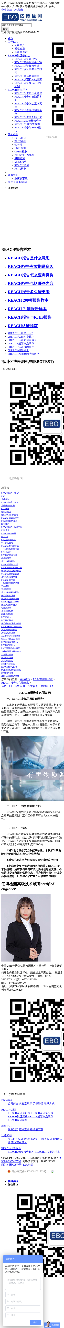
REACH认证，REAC (10, 493)
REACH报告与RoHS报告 (30, 317)
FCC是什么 (6, 617)
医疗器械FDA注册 (9, 521)
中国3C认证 (45, 1138)
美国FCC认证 (15, 1138)
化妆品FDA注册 (8, 595)
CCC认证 (5, 508)
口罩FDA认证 (7, 673)
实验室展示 (21, 52)
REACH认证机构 (18, 1120)
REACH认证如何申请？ (22, 340)
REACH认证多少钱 (25, 59)
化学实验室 (6, 512)
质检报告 (5, 499)
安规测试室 (6, 608)
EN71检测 (20, 148)
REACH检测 (21, 165)
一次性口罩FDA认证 (10, 583)
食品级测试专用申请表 (11, 651)
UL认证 (4, 536)
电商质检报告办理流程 (11, 670)
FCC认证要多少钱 (9, 555)
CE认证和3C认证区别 (10, 639)
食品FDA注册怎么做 (10, 599)
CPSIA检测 (20, 151)
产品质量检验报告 (9, 630)
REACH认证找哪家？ (21, 347)
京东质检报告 (7, 661)
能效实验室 (6, 558)
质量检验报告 (7, 611)
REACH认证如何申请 (26, 65)
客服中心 (13, 175)
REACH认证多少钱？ (21, 336)
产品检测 (5, 586)
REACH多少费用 (8, 533)
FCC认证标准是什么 (10, 546)
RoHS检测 (20, 168)
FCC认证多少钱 (8, 580)
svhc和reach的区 (8, 664)
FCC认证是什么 (8, 645)
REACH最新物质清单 (26, 76)
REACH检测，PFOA (10, 602)
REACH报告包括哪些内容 (30, 283)
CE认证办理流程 (8, 540)
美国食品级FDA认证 (10, 676)
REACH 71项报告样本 (27, 124)
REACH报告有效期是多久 (30, 266)
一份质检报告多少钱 (10, 549)
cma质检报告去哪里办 (10, 636)
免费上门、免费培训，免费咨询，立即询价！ (27, 686)
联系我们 (5, 524)
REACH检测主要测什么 (11, 626)
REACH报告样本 (18, 89)
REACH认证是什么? (20, 333)
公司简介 (19, 45)
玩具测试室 (6, 589)
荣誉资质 (38, 1103)
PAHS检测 (20, 141)
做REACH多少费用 (9, 515)
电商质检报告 (7, 614)
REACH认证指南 (23, 326)
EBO (3, 496)
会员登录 (13, 182)
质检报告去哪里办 (9, 577)
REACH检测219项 (9, 667)
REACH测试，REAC (10, 502)
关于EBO (13, 41)
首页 (10, 38)
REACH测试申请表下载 (11, 567)
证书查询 (24, 1129)
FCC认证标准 (7, 620)
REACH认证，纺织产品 (11, 527)
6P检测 (18, 144)
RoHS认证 (20, 137)
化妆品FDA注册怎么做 (11, 623)
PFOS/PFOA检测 (24, 155)
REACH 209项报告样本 (27, 120)
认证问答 (6, 1135)
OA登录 (18, 9)
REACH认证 (8, 1109)
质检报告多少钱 (8, 505)
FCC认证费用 (7, 543)
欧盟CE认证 (31, 1138)
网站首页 (25, 679)
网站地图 (6, 1164)
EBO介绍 (6, 1100)
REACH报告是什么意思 (28, 93)
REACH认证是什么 (19, 55)
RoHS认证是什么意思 (10, 648)
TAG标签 (28, 1164)
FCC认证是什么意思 (10, 574)
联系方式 (49, 1103)
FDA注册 (5, 530)
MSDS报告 (20, 161)
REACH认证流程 (18, 1116)
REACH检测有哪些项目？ (23, 353)
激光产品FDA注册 (9, 605)
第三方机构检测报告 (10, 592)
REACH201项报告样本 (21, 1151)
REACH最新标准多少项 (28, 62)
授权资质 (19, 48)
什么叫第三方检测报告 (11, 571)
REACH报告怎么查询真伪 (30, 275)
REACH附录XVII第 (9, 564)
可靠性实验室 (7, 654)
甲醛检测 (19, 158)
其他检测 (13, 134)
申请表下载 (21, 178)
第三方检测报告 (8, 561)
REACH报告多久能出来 (28, 117)
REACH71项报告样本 (47, 1151)
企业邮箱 (6, 9)
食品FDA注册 (7, 657)
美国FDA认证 (19, 1142)
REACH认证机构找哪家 (28, 79)
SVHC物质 (6, 552)
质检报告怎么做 (8, 633)
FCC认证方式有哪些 (10, 518)
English (23, 182)
